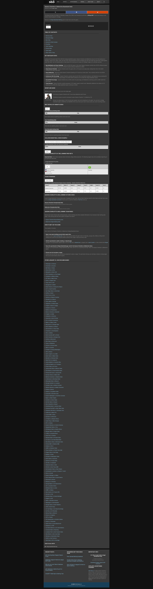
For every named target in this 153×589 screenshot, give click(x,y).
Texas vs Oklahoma (50, 343)
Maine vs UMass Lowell (51, 322)
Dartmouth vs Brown (50, 479)
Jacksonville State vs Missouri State (54, 368)
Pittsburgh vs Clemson (51, 263)
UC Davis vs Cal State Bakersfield (53, 439)
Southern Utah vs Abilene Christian (54, 385)
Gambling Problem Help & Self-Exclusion (97, 563)
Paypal (106, 242)
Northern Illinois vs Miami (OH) (53, 374)
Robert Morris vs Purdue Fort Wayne (54, 286)
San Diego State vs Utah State (53, 291)
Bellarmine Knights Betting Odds (53, 221)
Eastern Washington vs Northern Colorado (55, 395)
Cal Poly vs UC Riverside (51, 511)
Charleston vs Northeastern (52, 330)
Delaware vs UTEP (50, 525)
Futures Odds (49, 48)
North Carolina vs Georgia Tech (53, 337)
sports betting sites (58, 235)
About (98, 1)
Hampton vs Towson (50, 307)
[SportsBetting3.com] (52, 2)
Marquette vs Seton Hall (51, 272)
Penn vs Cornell (49, 473)
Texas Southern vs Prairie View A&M (54, 450)
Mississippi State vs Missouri (52, 381)
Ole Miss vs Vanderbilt (51, 462)
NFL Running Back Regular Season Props (54, 555)
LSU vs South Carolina (51, 288)
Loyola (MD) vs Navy (50, 414)
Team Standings (49, 46)
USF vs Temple (49, 517)
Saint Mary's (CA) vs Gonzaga (52, 540)
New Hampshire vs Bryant (51, 404)
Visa (70, 242)
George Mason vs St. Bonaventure (53, 483)
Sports (65, 1)
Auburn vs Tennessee (50, 521)
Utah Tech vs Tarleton (51, 435)
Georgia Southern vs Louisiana (53, 383)
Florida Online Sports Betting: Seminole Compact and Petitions (75, 560)
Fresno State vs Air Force (51, 366)
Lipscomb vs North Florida (52, 318)
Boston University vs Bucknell (52, 312)
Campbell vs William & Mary (52, 276)
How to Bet (90, 1)
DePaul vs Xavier (49, 293)
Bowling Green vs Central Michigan (54, 496)
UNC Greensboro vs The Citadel (53, 274)
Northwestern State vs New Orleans (54, 469)
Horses (82, 1)
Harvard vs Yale (49, 494)
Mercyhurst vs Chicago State (52, 324)
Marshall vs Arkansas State (52, 358)
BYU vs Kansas (49, 423)
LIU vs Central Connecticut (52, 320)
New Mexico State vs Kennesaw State (54, 441)
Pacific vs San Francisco (51, 538)
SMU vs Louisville (50, 347)
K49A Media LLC (91, 570)
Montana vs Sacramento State (52, 536)
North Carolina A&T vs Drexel (52, 335)
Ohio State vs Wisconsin (51, 341)
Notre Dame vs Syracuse (51, 458)
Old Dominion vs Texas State (52, 328)
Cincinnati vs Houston (51, 265)
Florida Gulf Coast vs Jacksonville (53, 372)
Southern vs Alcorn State (51, 400)
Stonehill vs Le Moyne (51, 299)
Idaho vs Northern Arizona (52, 500)
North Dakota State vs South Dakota (54, 477)
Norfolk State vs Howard (51, 402)
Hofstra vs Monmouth (51, 339)
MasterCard (77, 242)
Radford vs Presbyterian (51, 309)
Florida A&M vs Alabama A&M (52, 444)
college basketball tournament (55, 199)
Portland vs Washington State (52, 456)
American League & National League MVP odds (54, 560)
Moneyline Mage (49, 37)
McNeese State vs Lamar (51, 488)
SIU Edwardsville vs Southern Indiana (54, 519)
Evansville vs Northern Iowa (52, 393)
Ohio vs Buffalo (49, 332)
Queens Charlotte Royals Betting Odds (54, 219)
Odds (58, 1)
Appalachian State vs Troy (52, 427)
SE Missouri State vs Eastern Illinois (54, 429)
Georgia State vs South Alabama (53, 504)
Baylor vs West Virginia (51, 397)
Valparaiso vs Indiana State (52, 303)
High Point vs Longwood (51, 360)
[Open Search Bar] (103, 1)
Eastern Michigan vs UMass (52, 475)
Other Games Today (50, 52)
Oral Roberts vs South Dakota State (54, 370)
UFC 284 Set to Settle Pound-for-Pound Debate (53, 569)
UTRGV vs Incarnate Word (52, 433)
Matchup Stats (49, 35)
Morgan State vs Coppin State (53, 431)
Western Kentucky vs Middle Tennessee (55, 387)
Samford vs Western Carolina (52, 297)
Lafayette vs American (51, 316)
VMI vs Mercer (49, 351)
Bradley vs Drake (49, 454)
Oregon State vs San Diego (52, 452)
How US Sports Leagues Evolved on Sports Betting (76, 565)
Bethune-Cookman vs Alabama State (54, 376)
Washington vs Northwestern (52, 502)
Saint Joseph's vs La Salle (51, 353)
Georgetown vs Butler (51, 284)
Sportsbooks (73, 1)
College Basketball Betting (56, 19)
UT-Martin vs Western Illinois (52, 418)
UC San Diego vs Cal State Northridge (54, 508)
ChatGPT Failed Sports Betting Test (54, 573)
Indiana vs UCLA (49, 446)
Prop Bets (48, 44)
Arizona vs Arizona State (51, 345)
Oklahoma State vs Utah (51, 464)
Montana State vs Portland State (53, 437)
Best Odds (48, 40)
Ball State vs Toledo (50, 268)
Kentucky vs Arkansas (51, 481)
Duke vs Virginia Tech (51, 280)
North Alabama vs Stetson (52, 326)
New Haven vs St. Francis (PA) (53, 492)
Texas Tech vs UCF (50, 282)
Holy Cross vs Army (50, 295)
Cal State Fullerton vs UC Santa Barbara (55, 527)
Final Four (80, 199)
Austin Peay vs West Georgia (52, 420)
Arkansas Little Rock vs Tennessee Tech (55, 410)
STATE (48, 24)
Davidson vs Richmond (51, 416)
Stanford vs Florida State (51, 460)
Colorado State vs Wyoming (52, 529)
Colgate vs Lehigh (50, 314)
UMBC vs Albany (49, 490)
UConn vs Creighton (50, 515)
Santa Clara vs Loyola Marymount (53, 523)
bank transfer (92, 242)
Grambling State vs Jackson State (53, 406)
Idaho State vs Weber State (52, 356)
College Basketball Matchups (51, 546)
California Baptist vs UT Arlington (53, 364)
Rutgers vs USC (49, 498)
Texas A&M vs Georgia (51, 301)
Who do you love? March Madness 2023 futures (54, 565)
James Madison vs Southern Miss (53, 362)
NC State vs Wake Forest (51, 278)
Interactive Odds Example (51, 42)
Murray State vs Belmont (51, 513)
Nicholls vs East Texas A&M (52, 467)
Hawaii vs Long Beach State (52, 391)
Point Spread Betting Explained (75, 556)
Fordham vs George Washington (53, 349)
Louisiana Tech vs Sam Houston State (54, 531)
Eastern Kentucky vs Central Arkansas (54, 425)
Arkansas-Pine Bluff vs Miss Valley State (55, 408)
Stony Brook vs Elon (50, 270)
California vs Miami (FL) (51, 412)
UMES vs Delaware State (51, 448)
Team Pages (48, 50)
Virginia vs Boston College (52, 305)
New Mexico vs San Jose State (53, 534)
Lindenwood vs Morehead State (53, 379)
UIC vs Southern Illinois (51, 485)
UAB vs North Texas (50, 506)
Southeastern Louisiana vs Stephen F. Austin (56, 471)
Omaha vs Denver (50, 389)
